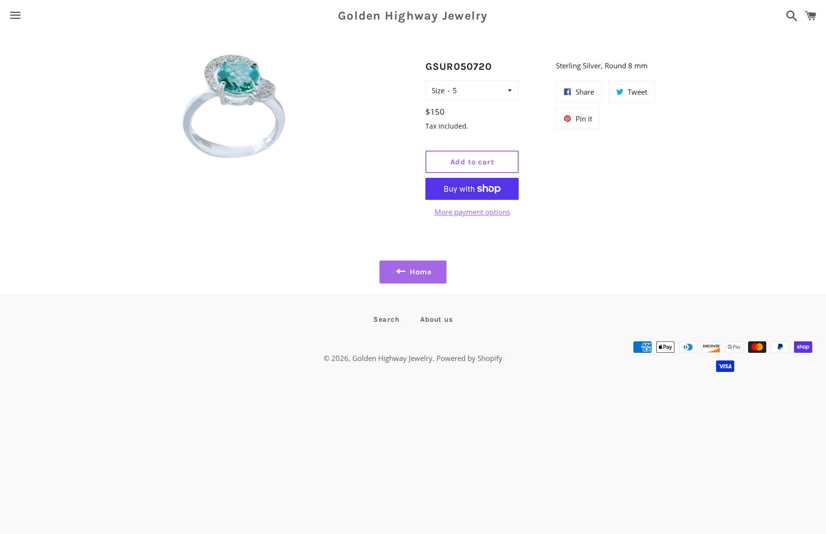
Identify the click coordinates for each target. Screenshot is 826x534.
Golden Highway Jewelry (413, 15)
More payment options (472, 212)
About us (436, 319)
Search (386, 319)
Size (438, 90)
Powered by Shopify (469, 358)
